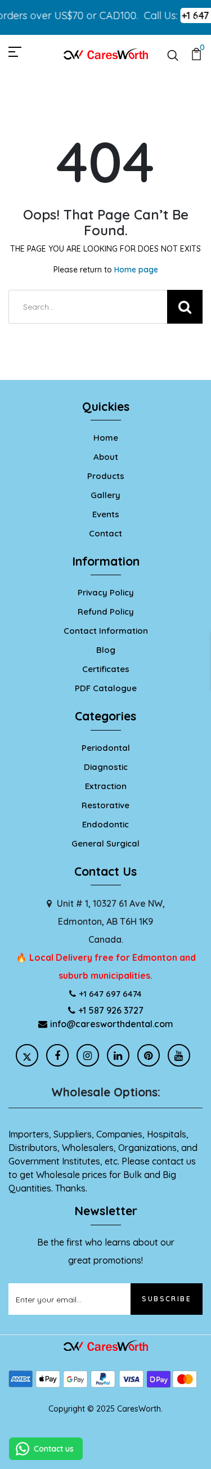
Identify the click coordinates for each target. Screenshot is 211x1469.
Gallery (105, 495)
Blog (105, 649)
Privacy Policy (106, 592)
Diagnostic (106, 767)
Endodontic (105, 824)
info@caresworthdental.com (111, 1023)
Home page (136, 270)
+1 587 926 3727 (110, 1010)
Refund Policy (106, 611)
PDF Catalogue (106, 688)
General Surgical (105, 843)
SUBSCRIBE (166, 1299)
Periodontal (106, 747)
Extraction (106, 786)
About (105, 456)
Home (105, 437)
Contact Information (106, 630)
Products (105, 476)
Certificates (105, 669)
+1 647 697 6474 (110, 993)
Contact (105, 533)
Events (105, 514)
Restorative (105, 805)
